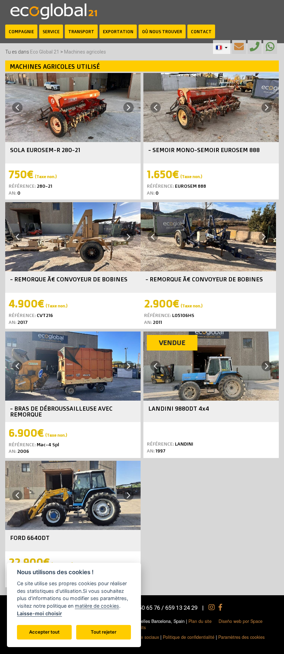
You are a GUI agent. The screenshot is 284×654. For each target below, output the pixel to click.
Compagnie (21, 31)
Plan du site (200, 621)
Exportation (118, 31)
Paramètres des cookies (241, 637)
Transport (81, 31)
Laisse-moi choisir (39, 613)
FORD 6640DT (30, 537)
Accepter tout (44, 632)
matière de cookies (97, 606)
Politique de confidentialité (188, 637)
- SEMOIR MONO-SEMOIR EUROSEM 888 (204, 149)
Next (129, 107)
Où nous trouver (162, 31)
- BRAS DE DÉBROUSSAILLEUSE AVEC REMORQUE (61, 411)
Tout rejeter (103, 632)
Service (51, 31)
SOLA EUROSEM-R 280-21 (45, 149)
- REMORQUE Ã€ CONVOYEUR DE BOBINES (68, 279)
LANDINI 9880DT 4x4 (178, 408)
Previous (16, 108)
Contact (201, 31)
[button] (221, 47)
